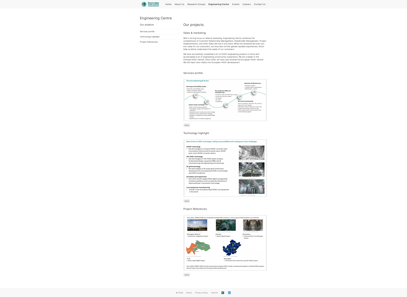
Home (168, 4)
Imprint (214, 293)
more (187, 125)
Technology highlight (150, 37)
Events (235, 4)
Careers (247, 4)
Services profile (147, 31)
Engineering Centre (218, 4)
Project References (149, 42)
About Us (179, 4)
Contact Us (260, 4)
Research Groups (196, 4)
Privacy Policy (201, 293)
